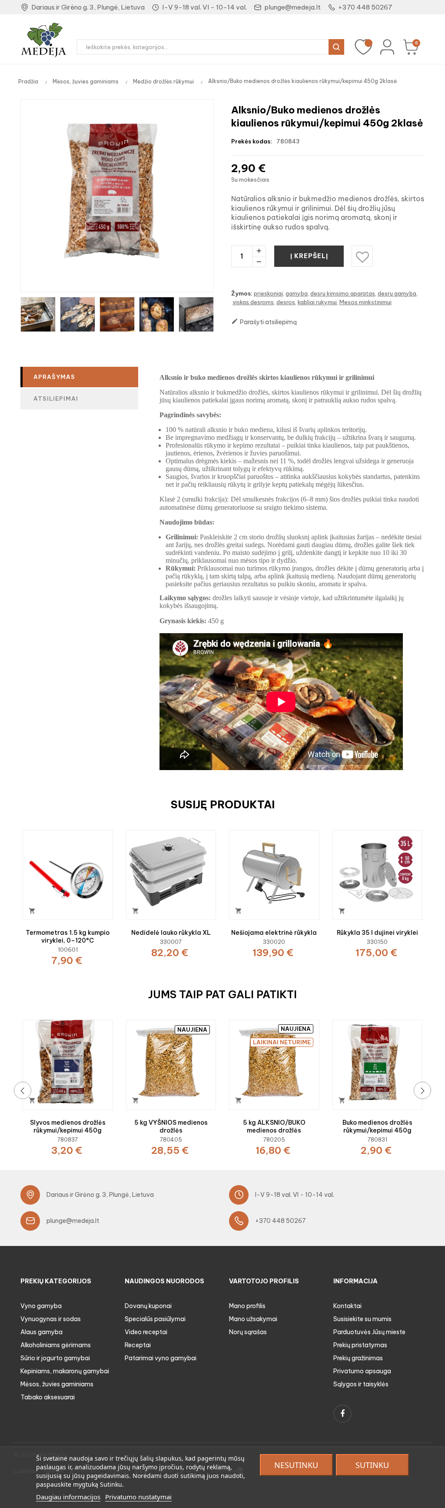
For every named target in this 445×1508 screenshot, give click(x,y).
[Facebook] (342, 1413)
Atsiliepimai (55, 398)
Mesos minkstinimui (365, 302)
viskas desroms (253, 302)
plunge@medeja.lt (292, 7)
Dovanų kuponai (148, 1306)
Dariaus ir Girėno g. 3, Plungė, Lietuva (88, 7)
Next (207, 311)
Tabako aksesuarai (47, 1397)
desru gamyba (397, 293)
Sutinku (372, 1465)
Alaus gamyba (41, 1332)
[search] (336, 47)
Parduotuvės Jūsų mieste (369, 1332)
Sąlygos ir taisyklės (361, 1384)
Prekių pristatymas (360, 1345)
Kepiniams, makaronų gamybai (64, 1371)
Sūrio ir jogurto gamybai (55, 1358)
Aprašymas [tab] (54, 376)
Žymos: (241, 293)
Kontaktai (347, 1306)
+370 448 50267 (365, 7)
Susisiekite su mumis (362, 1319)
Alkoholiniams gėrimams (55, 1345)
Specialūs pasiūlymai (155, 1319)
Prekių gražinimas (358, 1358)
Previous (27, 311)
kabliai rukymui (317, 302)
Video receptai (146, 1332)
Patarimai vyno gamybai (160, 1358)
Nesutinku (296, 1465)
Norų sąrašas (248, 1332)
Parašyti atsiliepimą (264, 322)
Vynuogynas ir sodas (50, 1319)
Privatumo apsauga (362, 1371)
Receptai (138, 1345)
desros (285, 302)
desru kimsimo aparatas (342, 293)
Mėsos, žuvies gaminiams (56, 1384)
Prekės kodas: (251, 141)
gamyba (297, 293)
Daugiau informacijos (68, 1496)
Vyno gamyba (41, 1306)
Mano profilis (247, 1306)
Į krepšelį (309, 256)
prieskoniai (268, 293)
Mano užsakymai (253, 1319)
